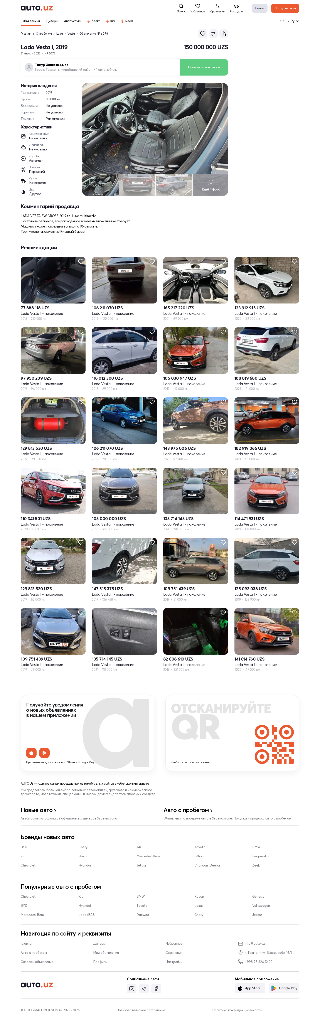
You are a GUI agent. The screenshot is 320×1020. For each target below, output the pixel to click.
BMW (256, 847)
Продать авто (285, 8)
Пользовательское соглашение (140, 1010)
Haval (83, 856)
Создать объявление (37, 962)
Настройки (173, 962)
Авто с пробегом (34, 953)
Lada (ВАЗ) (87, 915)
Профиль (100, 962)
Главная (26, 33)
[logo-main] (37, 8)
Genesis (258, 897)
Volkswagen (261, 906)
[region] (155, 128)
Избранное (174, 944)
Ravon (199, 897)
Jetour (141, 865)
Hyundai (85, 865)
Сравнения (173, 953)
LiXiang (199, 856)
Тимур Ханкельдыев (51, 65)
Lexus (198, 906)
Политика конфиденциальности (237, 1010)
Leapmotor (260, 856)
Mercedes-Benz (148, 856)
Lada (59, 33)
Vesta (71, 33)
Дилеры (99, 944)
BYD (24, 847)
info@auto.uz (255, 943)
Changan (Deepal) (207, 865)
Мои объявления (106, 953)
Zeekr (256, 865)
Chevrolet (28, 865)
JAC (139, 847)
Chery (83, 847)
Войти (259, 8)
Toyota (199, 847)
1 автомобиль (106, 70)
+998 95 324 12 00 (259, 962)
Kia (23, 856)
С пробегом (44, 33)
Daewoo (142, 915)
